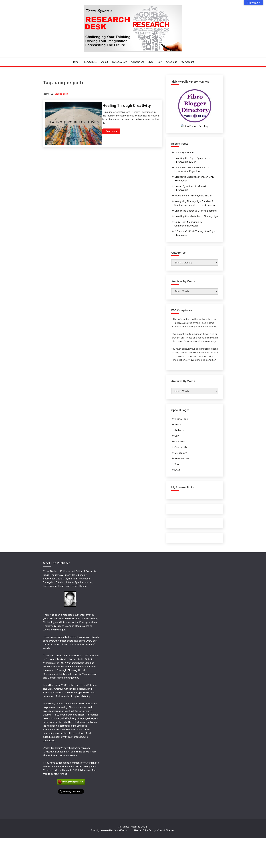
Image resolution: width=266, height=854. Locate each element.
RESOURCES (90, 61)
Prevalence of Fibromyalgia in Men (193, 195)
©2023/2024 (119, 61)
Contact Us (137, 61)
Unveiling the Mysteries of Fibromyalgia (196, 216)
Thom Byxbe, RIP (184, 152)
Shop (150, 61)
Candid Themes (166, 830)
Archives (179, 430)
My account (187, 61)
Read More (111, 131)
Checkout (171, 61)
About (104, 61)
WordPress (121, 830)
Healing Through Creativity (126, 105)
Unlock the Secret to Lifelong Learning (195, 210)
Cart (159, 61)
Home (75, 61)
